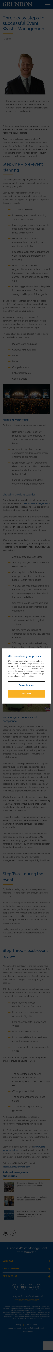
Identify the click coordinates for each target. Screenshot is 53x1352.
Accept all (26, 694)
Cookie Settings (26, 685)
